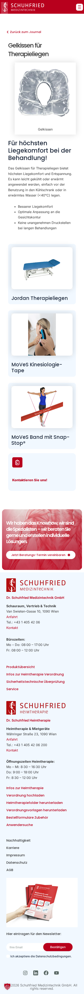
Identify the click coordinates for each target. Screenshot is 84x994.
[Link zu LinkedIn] (36, 972)
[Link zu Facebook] (47, 972)
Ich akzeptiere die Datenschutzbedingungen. (41, 956)
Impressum (15, 855)
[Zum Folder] (42, 902)
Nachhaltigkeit (18, 840)
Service (12, 689)
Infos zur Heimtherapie (24, 788)
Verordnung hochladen (25, 795)
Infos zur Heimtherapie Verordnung (35, 674)
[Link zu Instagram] (26, 972)
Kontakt (12, 628)
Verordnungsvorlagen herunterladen (36, 810)
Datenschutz (16, 862)
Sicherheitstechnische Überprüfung (35, 681)
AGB (9, 870)
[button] (7, 986)
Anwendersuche (19, 825)
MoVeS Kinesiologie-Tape (36, 367)
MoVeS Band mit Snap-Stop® (40, 440)
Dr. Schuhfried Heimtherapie (28, 720)
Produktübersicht (20, 667)
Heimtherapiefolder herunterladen (34, 802)
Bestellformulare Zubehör (27, 817)
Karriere (12, 847)
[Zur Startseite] (22, 8)
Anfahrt (12, 617)
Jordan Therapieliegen (39, 298)
